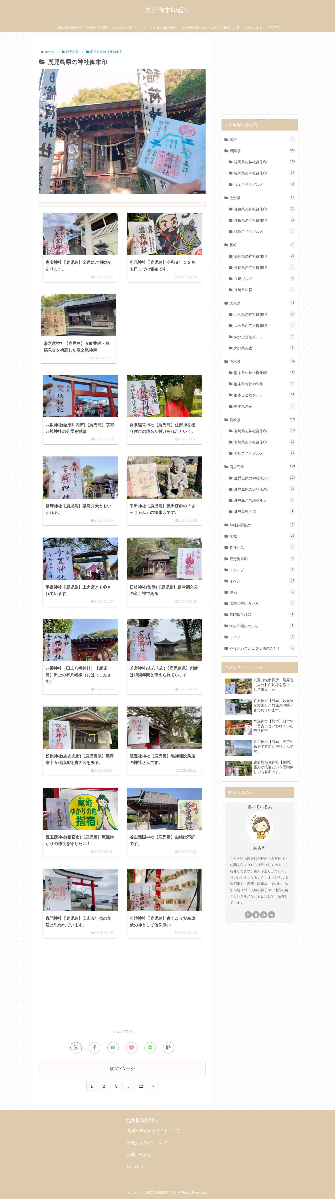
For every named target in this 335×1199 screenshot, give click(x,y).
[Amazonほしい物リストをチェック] (256, 914)
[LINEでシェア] (150, 1047)
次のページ (122, 1068)
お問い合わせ (139, 1154)
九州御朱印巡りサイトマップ (153, 1130)
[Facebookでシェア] (94, 1047)
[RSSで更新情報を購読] (271, 914)
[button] (168, 1047)
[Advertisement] (162, 326)
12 (141, 1086)
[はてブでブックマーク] (113, 1047)
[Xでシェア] (76, 1047)
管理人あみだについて (147, 1142)
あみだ (260, 848)
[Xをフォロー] (248, 914)
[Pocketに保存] (131, 1047)
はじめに (135, 1166)
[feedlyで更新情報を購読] (263, 914)
